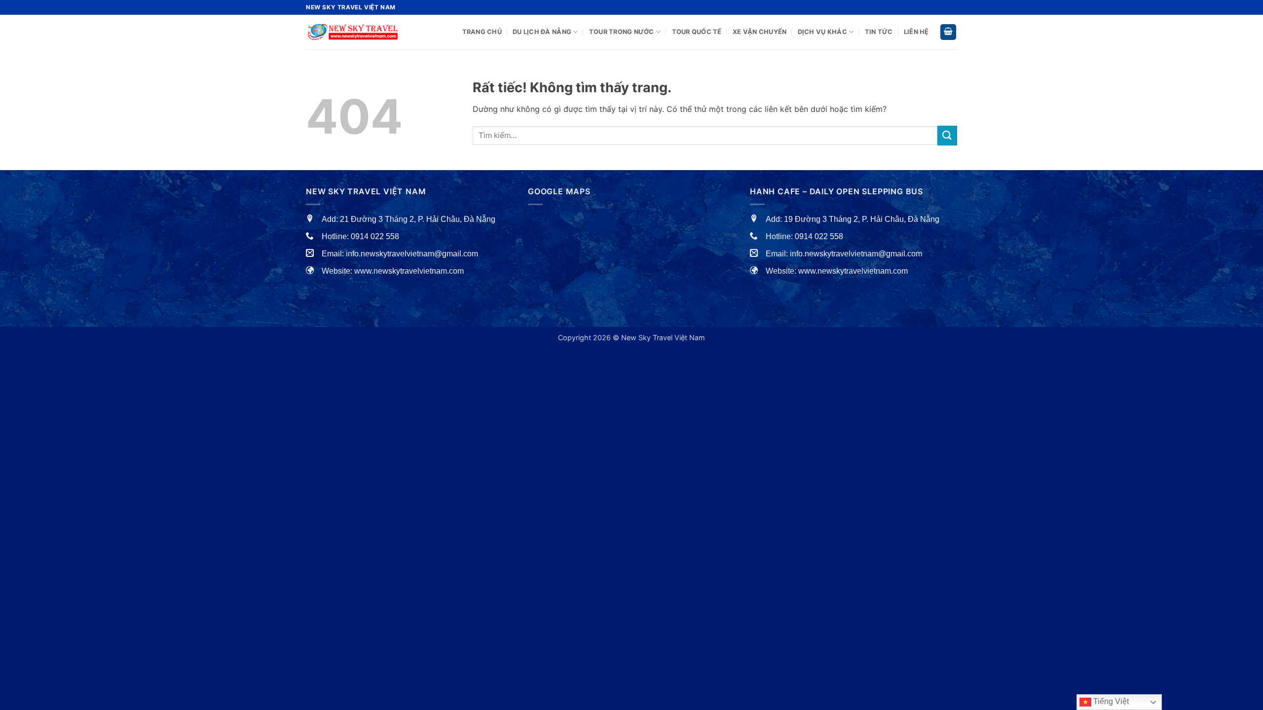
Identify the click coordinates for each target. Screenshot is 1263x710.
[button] (948, 32)
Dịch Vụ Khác (822, 32)
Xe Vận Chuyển (759, 32)
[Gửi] (947, 135)
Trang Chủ (482, 32)
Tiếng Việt (1110, 701)
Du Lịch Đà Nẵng (542, 32)
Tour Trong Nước (621, 32)
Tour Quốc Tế (697, 32)
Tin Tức (879, 32)
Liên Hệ (916, 32)
